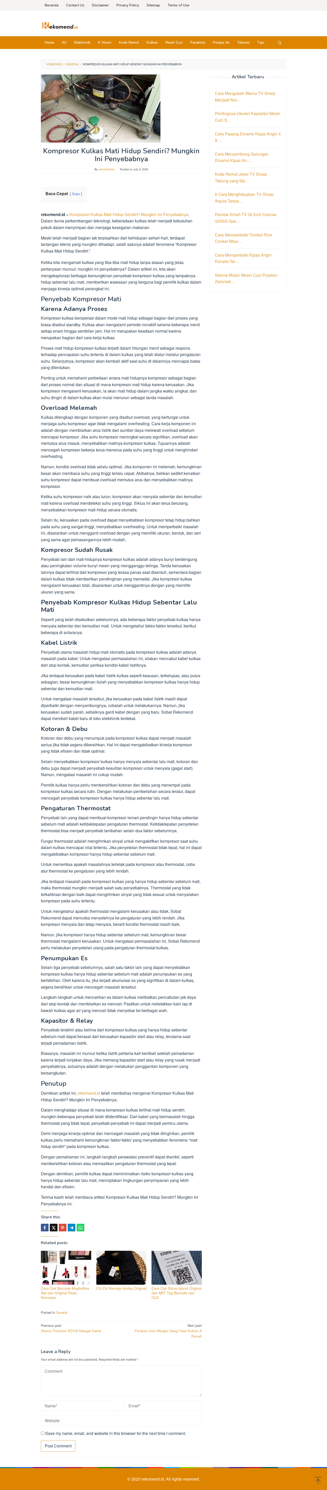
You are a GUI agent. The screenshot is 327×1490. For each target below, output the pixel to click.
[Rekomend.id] (60, 25)
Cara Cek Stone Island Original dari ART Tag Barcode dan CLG (176, 1293)
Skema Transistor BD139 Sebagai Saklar (71, 1328)
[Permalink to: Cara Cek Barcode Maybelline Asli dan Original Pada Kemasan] (66, 1268)
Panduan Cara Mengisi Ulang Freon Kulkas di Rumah (168, 1331)
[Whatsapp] (80, 1227)
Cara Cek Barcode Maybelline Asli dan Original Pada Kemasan (65, 1293)
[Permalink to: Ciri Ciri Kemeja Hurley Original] (121, 1268)
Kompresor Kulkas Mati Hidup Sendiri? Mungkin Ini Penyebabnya (128, 214)
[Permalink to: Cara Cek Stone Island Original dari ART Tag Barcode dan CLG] (176, 1268)
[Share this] (45, 1227)
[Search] (279, 42)
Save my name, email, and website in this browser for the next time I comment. (115, 1433)
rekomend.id (89, 1093)
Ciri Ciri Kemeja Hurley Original (121, 1288)
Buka (76, 193)
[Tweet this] (53, 1227)
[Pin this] (62, 1227)
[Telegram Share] (71, 1227)
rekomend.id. (154, 1479)
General (61, 1312)
